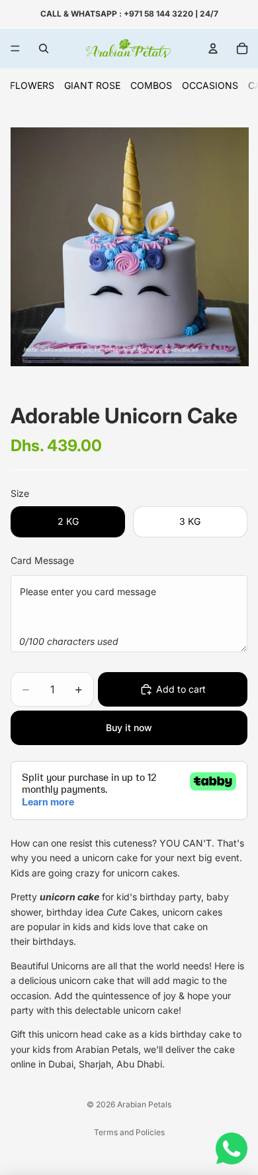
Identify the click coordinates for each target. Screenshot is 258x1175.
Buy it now (129, 727)
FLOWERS (32, 85)
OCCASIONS (210, 85)
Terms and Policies (129, 1132)
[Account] (213, 48)
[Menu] (15, 48)
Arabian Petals (144, 1104)
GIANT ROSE (92, 85)
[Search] (43, 48)
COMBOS (151, 85)
